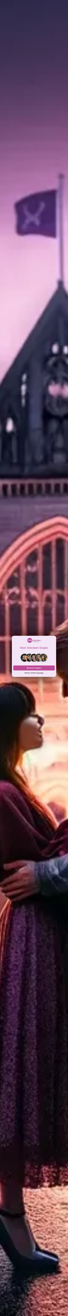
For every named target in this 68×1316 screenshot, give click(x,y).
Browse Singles (34, 668)
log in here (40, 673)
